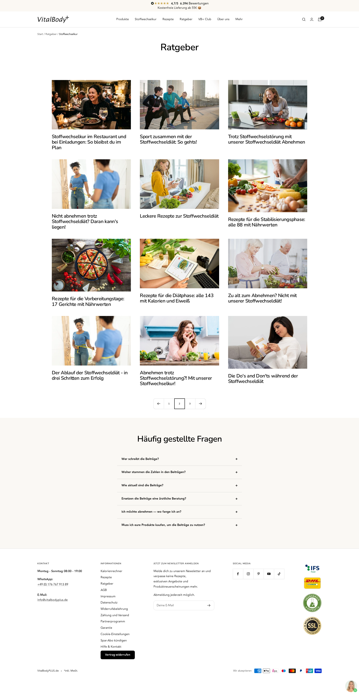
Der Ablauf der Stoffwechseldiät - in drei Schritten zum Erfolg (90, 375)
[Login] (311, 19)
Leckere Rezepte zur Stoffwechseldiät (179, 216)
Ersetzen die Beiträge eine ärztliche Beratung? (154, 498)
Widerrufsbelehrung (114, 609)
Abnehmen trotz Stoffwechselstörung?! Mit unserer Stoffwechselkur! (176, 378)
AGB (104, 590)
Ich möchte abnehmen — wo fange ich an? (151, 511)
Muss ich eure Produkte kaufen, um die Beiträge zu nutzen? (163, 525)
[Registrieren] (209, 605)
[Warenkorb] (320, 19)
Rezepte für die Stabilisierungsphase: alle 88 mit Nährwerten (266, 222)
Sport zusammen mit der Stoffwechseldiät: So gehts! (168, 139)
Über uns (223, 19)
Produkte (122, 19)
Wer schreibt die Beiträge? (140, 459)
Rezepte (168, 19)
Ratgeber (186, 19)
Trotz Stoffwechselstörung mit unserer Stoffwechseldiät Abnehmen (266, 139)
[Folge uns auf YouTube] (269, 574)
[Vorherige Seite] (158, 403)
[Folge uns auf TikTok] (279, 574)
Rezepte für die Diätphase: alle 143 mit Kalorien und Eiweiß (177, 298)
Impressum (108, 596)
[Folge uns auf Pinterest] (258, 574)
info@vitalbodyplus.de (52, 600)
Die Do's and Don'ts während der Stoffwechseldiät (263, 379)
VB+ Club (204, 19)
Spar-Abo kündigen (114, 640)
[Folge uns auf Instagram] (248, 574)
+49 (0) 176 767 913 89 (52, 584)
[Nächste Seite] (200, 403)
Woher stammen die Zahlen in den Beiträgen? (153, 472)
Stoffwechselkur (146, 19)
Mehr (239, 19)
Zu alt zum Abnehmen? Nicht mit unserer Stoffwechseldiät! (262, 298)
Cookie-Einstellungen (115, 634)
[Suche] (304, 19)
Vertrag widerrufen (117, 655)
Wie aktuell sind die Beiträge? (142, 485)
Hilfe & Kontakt (111, 646)
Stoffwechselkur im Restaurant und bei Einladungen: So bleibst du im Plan (89, 142)
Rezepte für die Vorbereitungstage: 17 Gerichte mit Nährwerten (88, 301)
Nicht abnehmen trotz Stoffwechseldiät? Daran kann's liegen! (85, 221)
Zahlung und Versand (115, 615)
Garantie (106, 628)
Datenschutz (109, 602)
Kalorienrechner (111, 571)
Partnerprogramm (113, 621)
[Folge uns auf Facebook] (238, 574)
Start (40, 34)
